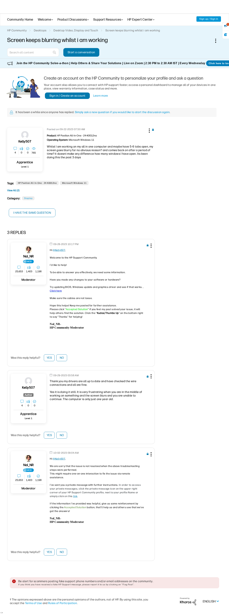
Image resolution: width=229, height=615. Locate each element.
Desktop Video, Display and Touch (75, 30)
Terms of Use (33, 603)
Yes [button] (49, 357)
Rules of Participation (62, 603)
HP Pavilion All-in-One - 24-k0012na (37, 183)
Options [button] (218, 40)
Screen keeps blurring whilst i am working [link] (132, 30)
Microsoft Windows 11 (74, 183)
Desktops (40, 30)
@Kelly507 (59, 250)
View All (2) (13, 190)
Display (28, 198)
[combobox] (33, 52)
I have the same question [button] (32, 212)
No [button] (62, 357)
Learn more (100, 95)
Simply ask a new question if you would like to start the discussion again (122, 112)
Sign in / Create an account (67, 95)
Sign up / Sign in (208, 18)
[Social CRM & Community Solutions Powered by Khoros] (188, 601)
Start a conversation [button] (81, 52)
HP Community (17, 30)
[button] (149, 130)
